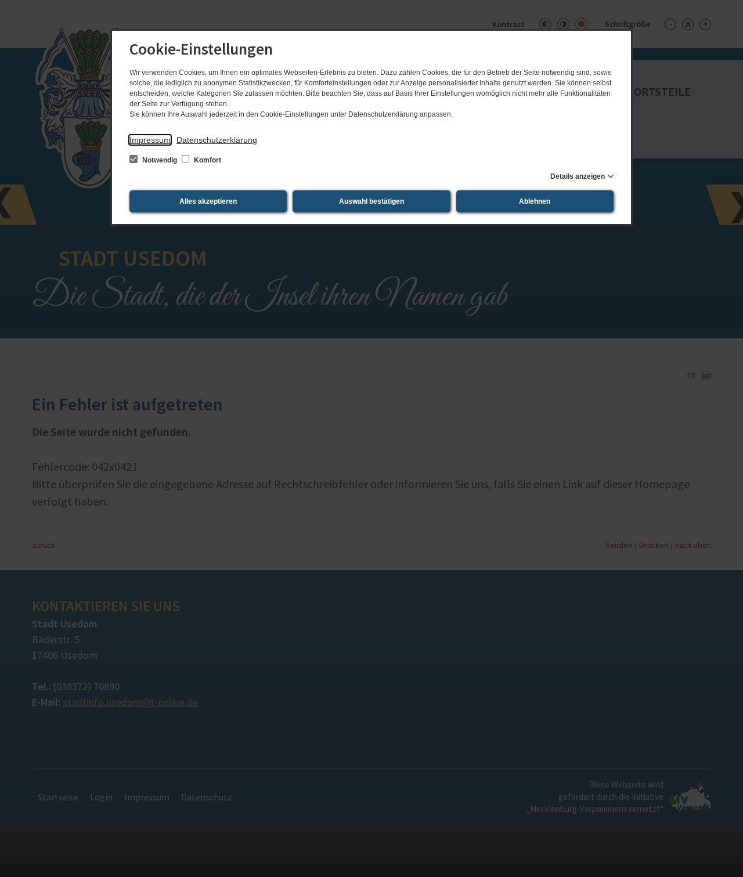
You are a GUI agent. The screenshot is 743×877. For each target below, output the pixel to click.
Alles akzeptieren (208, 201)
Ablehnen (534, 201)
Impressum (150, 140)
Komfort (206, 160)
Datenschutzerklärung (216, 140)
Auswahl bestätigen (371, 201)
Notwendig (159, 160)
